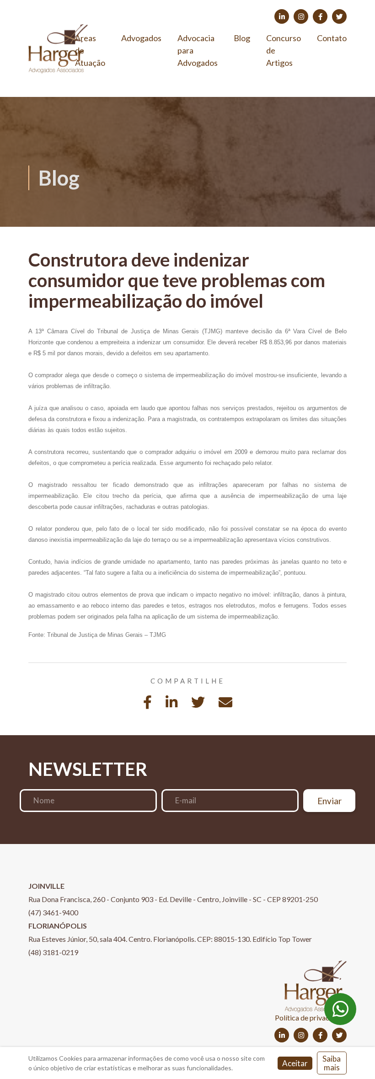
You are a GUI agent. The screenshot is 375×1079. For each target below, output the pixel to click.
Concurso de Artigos (283, 50)
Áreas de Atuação (90, 50)
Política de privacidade (311, 1017)
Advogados (141, 38)
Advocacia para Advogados (197, 50)
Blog (242, 38)
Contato (332, 38)
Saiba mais (331, 1063)
